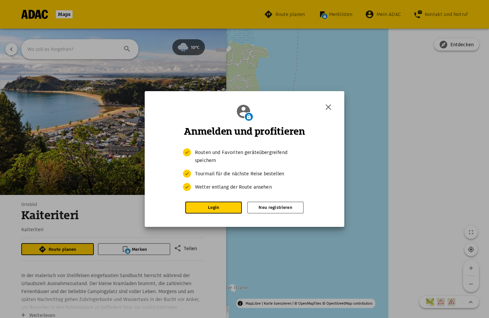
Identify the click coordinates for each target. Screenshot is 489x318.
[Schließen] (328, 107)
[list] (244, 169)
